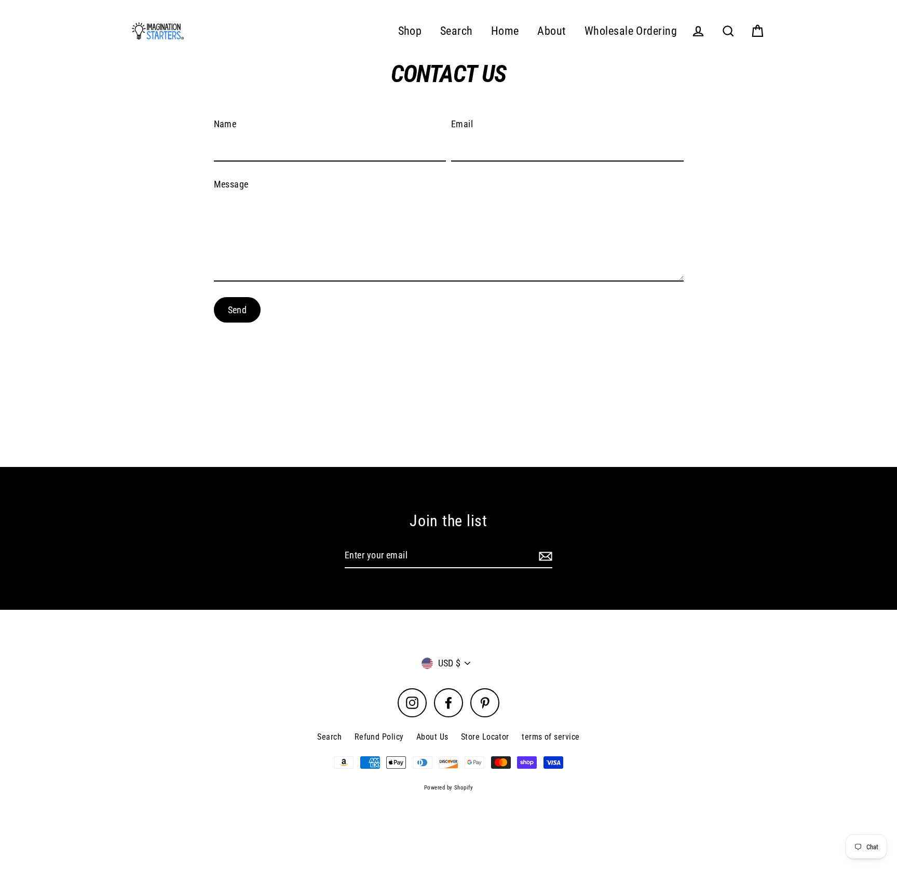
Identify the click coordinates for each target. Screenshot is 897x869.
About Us (432, 737)
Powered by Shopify (448, 787)
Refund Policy (379, 737)
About (551, 30)
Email (462, 123)
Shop (410, 30)
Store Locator (485, 737)
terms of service (550, 737)
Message (231, 184)
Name (225, 123)
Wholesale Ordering (631, 30)
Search (456, 30)
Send (237, 309)
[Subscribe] (544, 556)
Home (505, 30)
